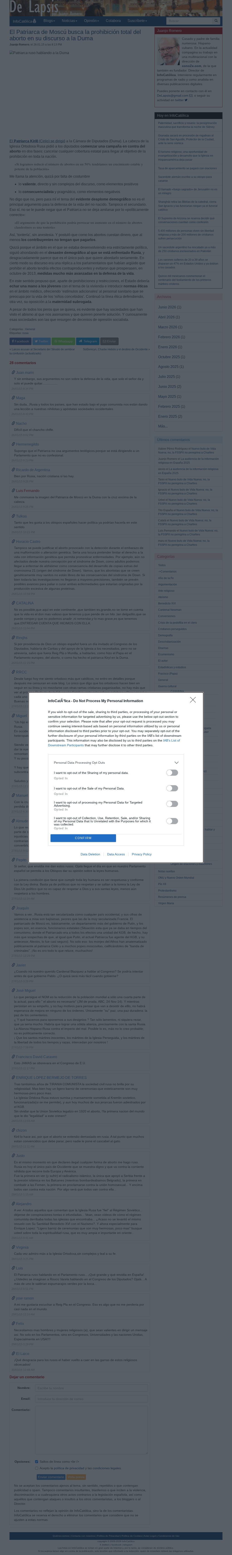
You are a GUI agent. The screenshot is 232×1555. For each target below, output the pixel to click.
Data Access (116, 854)
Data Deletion (90, 854)
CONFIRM (83, 838)
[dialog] (116, 777)
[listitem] (116, 762)
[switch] (172, 773)
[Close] (194, 701)
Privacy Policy (142, 854)
